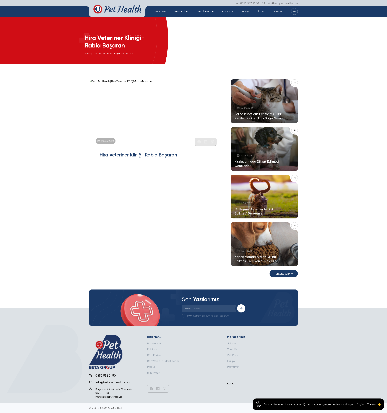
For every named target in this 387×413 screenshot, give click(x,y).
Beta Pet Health (116, 408)
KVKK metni (193, 315)
